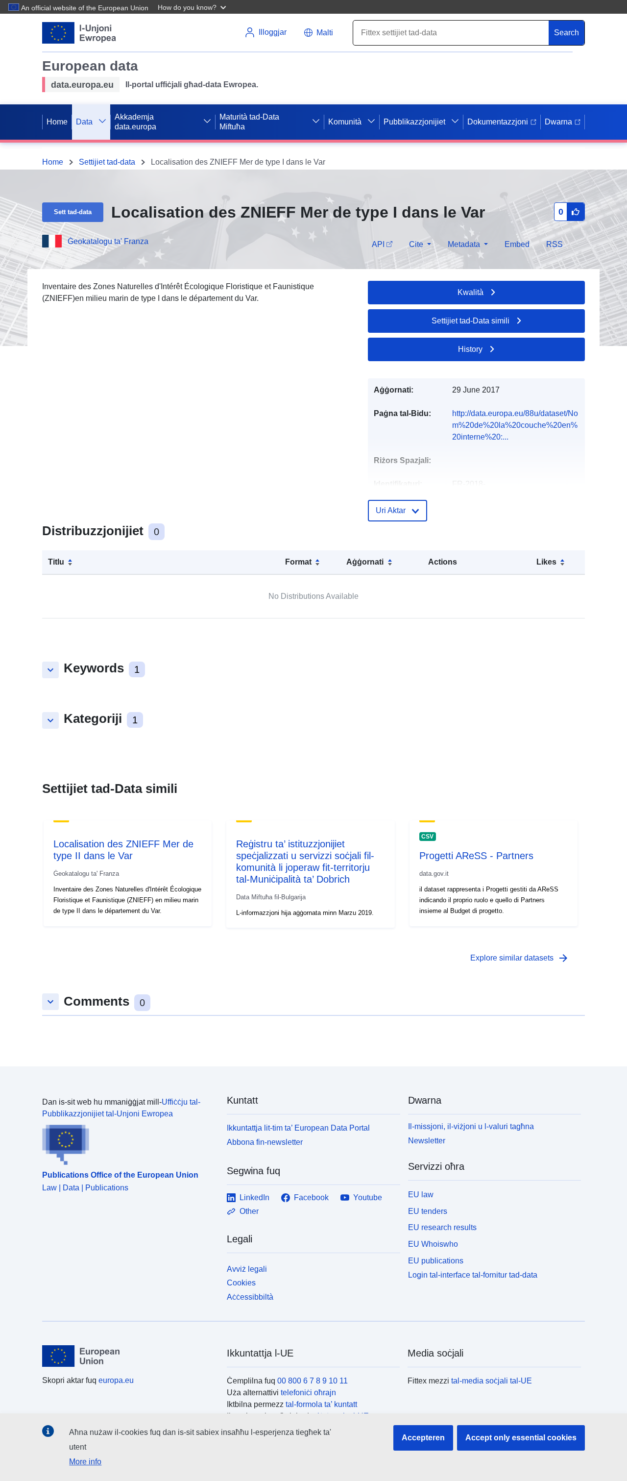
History (470, 349)
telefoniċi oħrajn (308, 1392)
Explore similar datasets (519, 958)
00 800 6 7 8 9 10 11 (312, 1381)
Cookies (241, 1283)
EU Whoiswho (433, 1244)
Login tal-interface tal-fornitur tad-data (472, 1274)
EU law (421, 1194)
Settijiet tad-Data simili (470, 321)
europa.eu (116, 1380)
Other (249, 1211)
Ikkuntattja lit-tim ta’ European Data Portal (298, 1128)
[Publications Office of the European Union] (128, 1142)
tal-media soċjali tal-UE (491, 1381)
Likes (546, 562)
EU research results (442, 1227)
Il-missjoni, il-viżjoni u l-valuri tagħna (471, 1126)
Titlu (56, 562)
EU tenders (427, 1211)
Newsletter (426, 1140)
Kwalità (470, 292)
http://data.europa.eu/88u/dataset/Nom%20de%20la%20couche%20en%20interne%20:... (515, 425)
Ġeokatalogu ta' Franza (108, 241)
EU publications (435, 1261)
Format (298, 562)
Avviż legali (247, 1269)
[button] (193, 7)
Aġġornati (365, 562)
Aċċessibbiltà (250, 1297)
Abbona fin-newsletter (265, 1142)
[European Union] (129, 1356)
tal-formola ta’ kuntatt (321, 1404)
